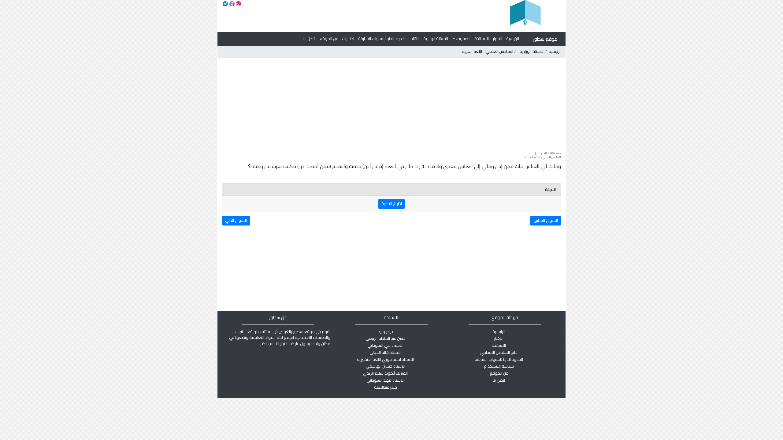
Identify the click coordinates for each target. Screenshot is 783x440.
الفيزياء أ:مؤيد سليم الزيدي (385, 373)
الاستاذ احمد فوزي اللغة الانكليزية (385, 359)
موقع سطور (545, 38)
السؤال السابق (545, 220)
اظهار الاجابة (391, 203)
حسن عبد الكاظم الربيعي (386, 338)
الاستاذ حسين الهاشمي (385, 366)
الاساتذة (481, 38)
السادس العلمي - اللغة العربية (487, 51)
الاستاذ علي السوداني (385, 345)
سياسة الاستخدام (499, 366)
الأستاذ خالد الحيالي (385, 352)
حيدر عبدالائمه (385, 387)
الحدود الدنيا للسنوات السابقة (382, 38)
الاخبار (497, 38)
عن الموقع (329, 38)
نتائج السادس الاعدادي (499, 352)
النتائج (414, 38)
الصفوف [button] (462, 38)
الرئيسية (512, 38)
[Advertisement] (391, 104)
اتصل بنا (309, 38)
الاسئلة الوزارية (435, 38)
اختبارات (348, 38)
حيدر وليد (385, 331)
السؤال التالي (236, 220)
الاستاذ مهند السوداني (385, 380)
